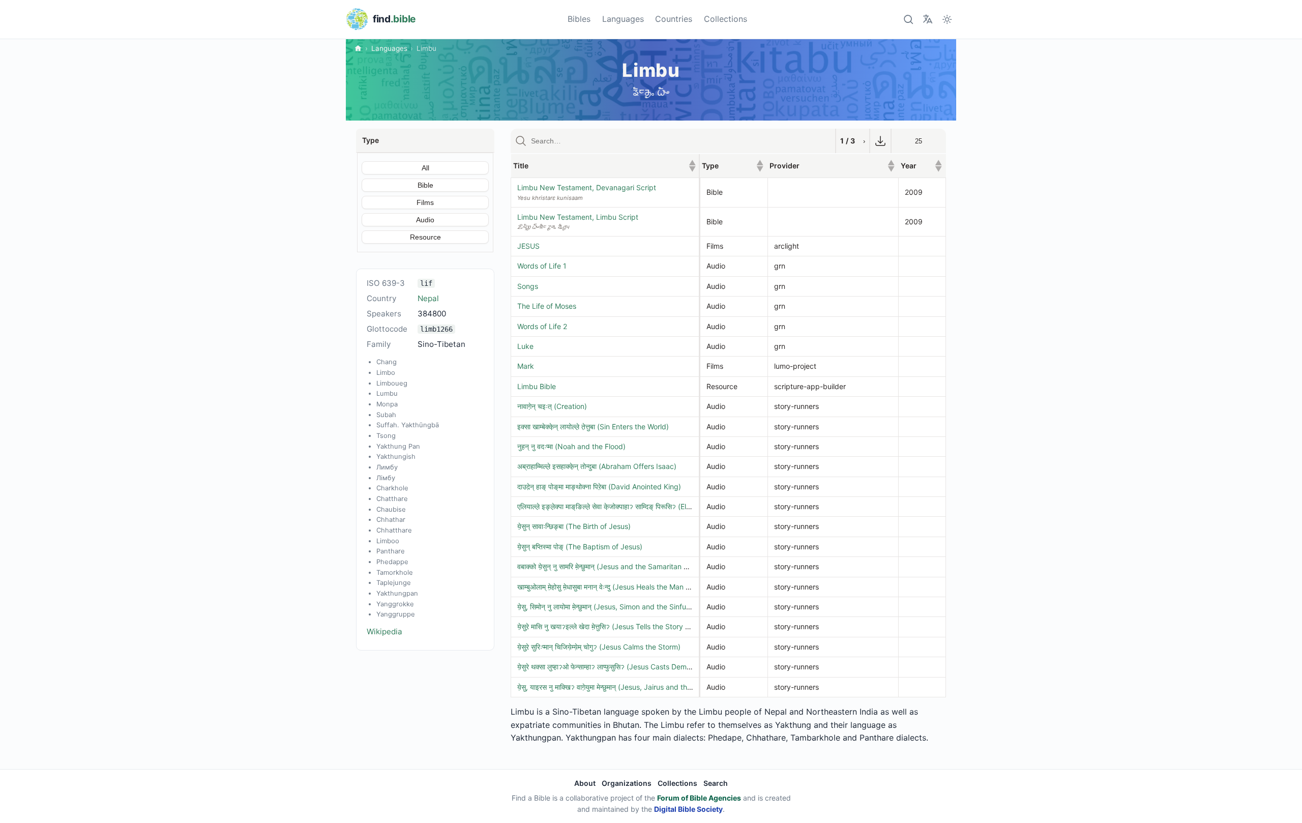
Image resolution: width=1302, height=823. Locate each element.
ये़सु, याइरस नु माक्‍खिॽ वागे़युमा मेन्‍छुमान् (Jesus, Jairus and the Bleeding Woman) (634, 687)
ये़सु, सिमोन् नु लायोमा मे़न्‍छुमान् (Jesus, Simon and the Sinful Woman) (617, 606)
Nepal (428, 298)
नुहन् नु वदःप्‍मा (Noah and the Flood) (571, 446)
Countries (673, 19)
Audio (425, 220)
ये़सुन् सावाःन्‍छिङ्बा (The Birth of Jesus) (574, 526)
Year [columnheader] (921, 165)
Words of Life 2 (542, 326)
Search (715, 783)
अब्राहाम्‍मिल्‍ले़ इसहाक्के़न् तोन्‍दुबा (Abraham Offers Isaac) (596, 466)
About (585, 783)
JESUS (528, 246)
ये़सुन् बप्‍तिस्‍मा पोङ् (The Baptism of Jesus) (579, 546)
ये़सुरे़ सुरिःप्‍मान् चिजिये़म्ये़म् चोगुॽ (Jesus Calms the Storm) (598, 646)
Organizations (627, 783)
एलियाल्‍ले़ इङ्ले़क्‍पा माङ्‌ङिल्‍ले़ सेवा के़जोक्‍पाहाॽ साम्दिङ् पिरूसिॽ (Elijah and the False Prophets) (648, 506)
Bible (425, 185)
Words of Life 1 (542, 265)
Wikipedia (384, 631)
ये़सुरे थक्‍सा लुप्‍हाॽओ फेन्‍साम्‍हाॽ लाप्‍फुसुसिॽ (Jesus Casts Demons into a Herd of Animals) (646, 666)
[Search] (908, 19)
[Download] (880, 141)
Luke (525, 346)
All (425, 168)
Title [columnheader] (604, 165)
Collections (725, 19)
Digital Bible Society (688, 809)
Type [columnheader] (732, 165)
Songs (527, 286)
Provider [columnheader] (832, 165)
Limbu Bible (536, 386)
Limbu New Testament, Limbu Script (577, 217)
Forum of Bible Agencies (699, 797)
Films (425, 202)
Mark (525, 366)
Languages (623, 19)
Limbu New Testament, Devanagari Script (586, 187)
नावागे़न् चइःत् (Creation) (552, 406)
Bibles (579, 19)
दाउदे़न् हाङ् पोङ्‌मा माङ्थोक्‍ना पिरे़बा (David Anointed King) (599, 486)
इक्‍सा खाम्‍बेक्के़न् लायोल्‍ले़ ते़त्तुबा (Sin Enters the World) (593, 426)
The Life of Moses (546, 306)
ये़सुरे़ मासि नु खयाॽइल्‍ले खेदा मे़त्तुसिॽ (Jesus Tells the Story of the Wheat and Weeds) (643, 626)
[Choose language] (927, 19)
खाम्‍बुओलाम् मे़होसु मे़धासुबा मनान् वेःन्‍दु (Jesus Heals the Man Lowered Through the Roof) (647, 586)
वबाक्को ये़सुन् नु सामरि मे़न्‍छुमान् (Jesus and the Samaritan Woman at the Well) (632, 566)
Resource (425, 237)
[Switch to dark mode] (947, 19)
